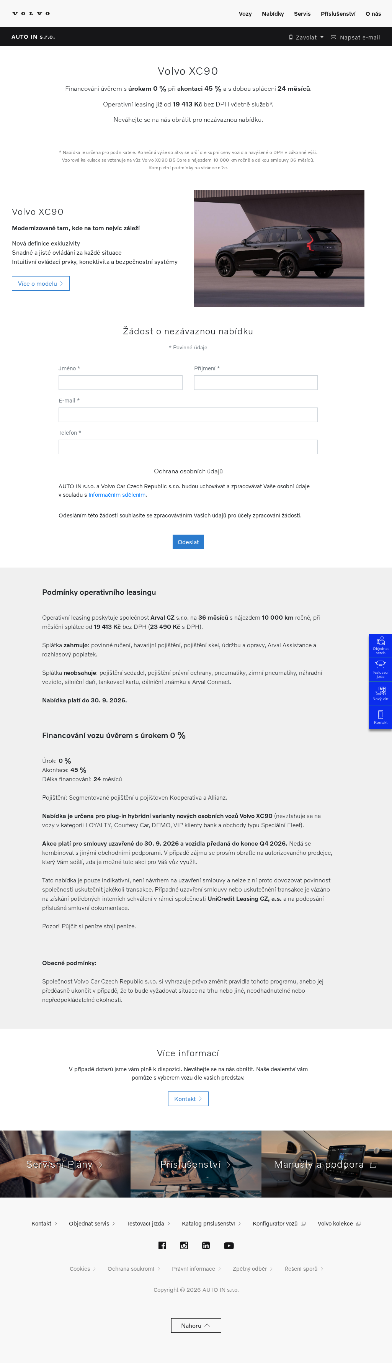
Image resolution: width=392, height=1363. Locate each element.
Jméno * (69, 368)
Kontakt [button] (186, 1098)
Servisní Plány (62, 1164)
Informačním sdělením (116, 494)
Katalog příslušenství (208, 1223)
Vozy (245, 13)
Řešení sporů (300, 1268)
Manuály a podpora (322, 1164)
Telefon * (70, 432)
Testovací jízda (380, 674)
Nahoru (192, 1325)
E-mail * (69, 400)
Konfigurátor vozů (275, 1223)
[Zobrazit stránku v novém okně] (162, 1246)
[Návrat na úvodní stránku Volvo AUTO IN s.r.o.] (31, 13)
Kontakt (380, 722)
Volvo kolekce (335, 1223)
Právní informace (193, 1268)
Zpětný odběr (250, 1268)
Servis (302, 13)
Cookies (80, 1268)
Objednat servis (381, 650)
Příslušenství (338, 13)
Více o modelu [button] (39, 283)
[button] (304, 37)
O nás (373, 13)
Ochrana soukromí (131, 1268)
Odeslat (188, 541)
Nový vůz (380, 698)
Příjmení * (207, 368)
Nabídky (273, 13)
